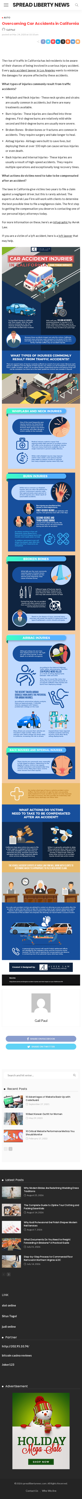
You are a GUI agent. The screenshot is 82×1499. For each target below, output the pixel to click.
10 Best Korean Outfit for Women (44, 1114)
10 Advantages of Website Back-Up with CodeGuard (48, 1098)
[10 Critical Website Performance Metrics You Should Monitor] (13, 1136)
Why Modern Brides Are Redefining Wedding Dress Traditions (51, 1189)
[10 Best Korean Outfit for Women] (13, 1119)
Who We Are (49, 1490)
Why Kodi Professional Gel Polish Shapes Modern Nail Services (50, 1224)
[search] (76, 5)
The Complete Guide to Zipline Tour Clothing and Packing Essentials (51, 1207)
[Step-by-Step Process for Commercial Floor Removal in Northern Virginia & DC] (11, 1261)
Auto (7, 17)
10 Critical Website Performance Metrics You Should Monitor (50, 1133)
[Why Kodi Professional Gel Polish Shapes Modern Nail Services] (11, 1227)
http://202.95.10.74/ (15, 1346)
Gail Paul (10, 29)
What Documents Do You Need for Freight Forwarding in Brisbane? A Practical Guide (47, 1241)
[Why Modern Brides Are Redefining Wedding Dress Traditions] (11, 1193)
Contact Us (32, 1490)
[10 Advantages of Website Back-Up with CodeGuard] (13, 1101)
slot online (9, 1305)
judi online (9, 1326)
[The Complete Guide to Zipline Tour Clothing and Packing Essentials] (11, 1210)
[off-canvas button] (6, 5)
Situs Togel (9, 1316)
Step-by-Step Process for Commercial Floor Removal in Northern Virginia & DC (48, 1258)
